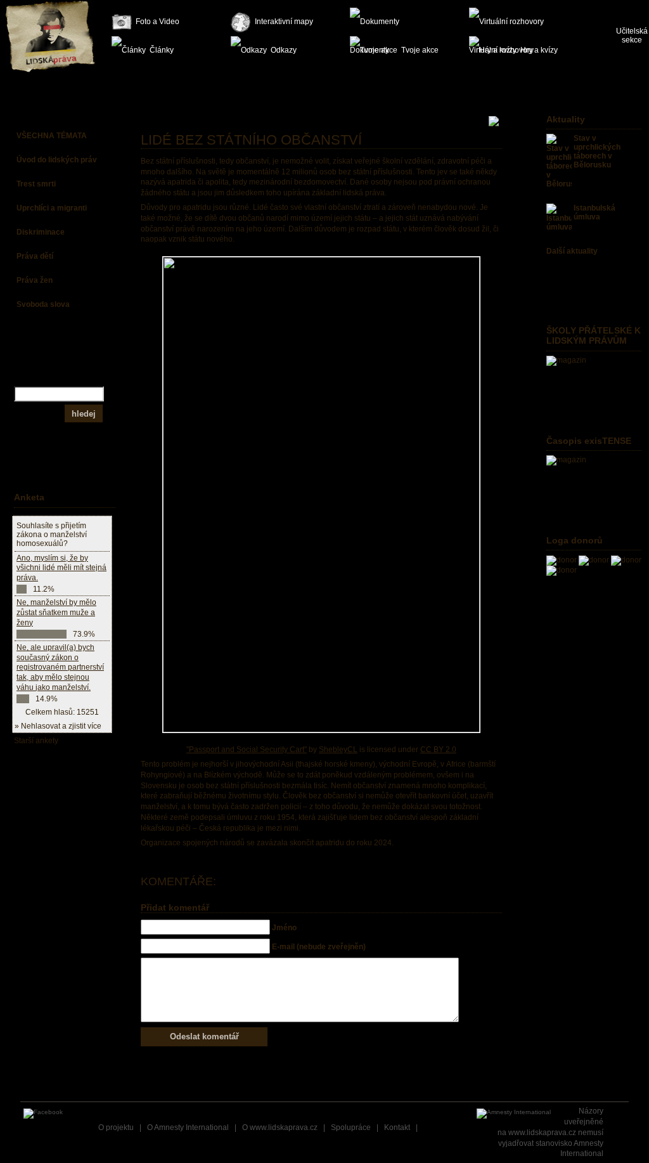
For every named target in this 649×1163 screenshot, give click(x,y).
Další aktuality (572, 251)
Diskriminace (40, 232)
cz (621, 6)
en (642, 6)
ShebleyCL (338, 749)
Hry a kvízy (539, 50)
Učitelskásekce (632, 35)
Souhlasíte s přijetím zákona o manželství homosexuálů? (51, 534)
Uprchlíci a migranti (51, 208)
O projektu (116, 1127)
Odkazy (284, 50)
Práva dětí (34, 256)
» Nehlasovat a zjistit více (58, 726)
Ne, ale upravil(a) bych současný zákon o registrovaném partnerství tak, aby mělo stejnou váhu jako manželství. (60, 667)
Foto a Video (157, 21)
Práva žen (34, 280)
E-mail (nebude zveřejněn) (319, 946)
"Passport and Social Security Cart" (246, 749)
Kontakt (397, 1127)
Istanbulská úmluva (594, 212)
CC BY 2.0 (438, 749)
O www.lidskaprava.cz (280, 1127)
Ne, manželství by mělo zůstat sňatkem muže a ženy (56, 612)
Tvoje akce (420, 50)
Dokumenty (394, 22)
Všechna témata (51, 135)
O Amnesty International (188, 1127)
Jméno (284, 927)
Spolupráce (351, 1127)
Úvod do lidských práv (56, 159)
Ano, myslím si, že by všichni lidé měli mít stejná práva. (61, 568)
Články (162, 50)
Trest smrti (36, 183)
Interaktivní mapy (284, 21)
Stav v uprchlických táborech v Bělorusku (597, 151)
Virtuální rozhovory (513, 22)
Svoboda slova (43, 304)
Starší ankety (36, 740)
